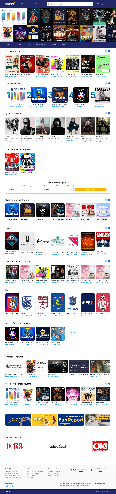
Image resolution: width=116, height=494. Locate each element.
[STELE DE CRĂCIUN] (100, 33)
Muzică (9, 45)
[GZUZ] (86, 16)
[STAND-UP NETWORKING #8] (46, 33)
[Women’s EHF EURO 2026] (33, 33)
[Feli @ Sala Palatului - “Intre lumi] (33, 16)
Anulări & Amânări (53, 475)
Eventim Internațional (12, 475)
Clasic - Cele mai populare (18, 384)
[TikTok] (13, 486)
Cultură (19, 45)
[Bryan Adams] (86, 33)
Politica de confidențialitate (35, 471)
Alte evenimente (41, 45)
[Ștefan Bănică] (100, 16)
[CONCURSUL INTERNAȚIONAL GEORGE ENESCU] (13, 16)
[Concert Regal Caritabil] (73, 16)
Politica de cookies (33, 473)
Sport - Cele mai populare (17, 323)
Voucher (54, 45)
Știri (63, 45)
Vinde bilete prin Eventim (13, 477)
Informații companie (11, 473)
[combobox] (68, 4)
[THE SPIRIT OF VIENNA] (60, 33)
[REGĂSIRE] (46, 17)
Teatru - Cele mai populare (18, 261)
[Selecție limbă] (97, 4)
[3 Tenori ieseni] (60, 16)
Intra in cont (99, 491)
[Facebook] (6, 486)
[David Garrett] (7, 33)
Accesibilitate (31, 477)
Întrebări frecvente (54, 471)
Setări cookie (31, 475)
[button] (42, 25)
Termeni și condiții (11, 471)
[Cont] (108, 4)
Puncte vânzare (53, 473)
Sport (28, 45)
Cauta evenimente (90, 189)
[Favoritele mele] (103, 3)
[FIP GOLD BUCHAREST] (73, 33)
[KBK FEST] (20, 33)
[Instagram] (10, 486)
